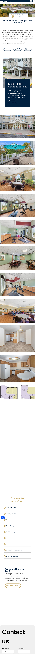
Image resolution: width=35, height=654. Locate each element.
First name (5, 648)
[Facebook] (34, 1)
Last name (21, 648)
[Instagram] (31, 1)
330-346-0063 (5, 1)
